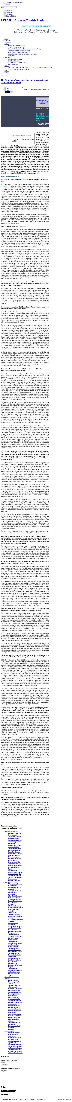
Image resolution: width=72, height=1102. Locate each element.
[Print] (6, 88)
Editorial (7, 4)
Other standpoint (9, 1031)
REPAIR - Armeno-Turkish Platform (23, 1099)
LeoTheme (68, 1099)
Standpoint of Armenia (11, 831)
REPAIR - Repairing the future (13, 2)
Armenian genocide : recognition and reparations (42, 101)
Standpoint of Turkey (10, 882)
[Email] (6, 90)
